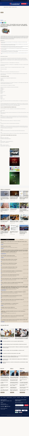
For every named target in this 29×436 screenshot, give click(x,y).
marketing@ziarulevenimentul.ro (4, 404)
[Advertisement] (10, 13)
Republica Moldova (9, 397)
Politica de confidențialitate (4, 408)
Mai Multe (2, 392)
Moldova (4, 397)
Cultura (22, 397)
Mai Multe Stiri (23, 392)
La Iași (1, 397)
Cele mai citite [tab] (21, 239)
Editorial (25, 397)
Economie (14, 397)
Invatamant (18, 397)
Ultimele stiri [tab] (7, 239)
